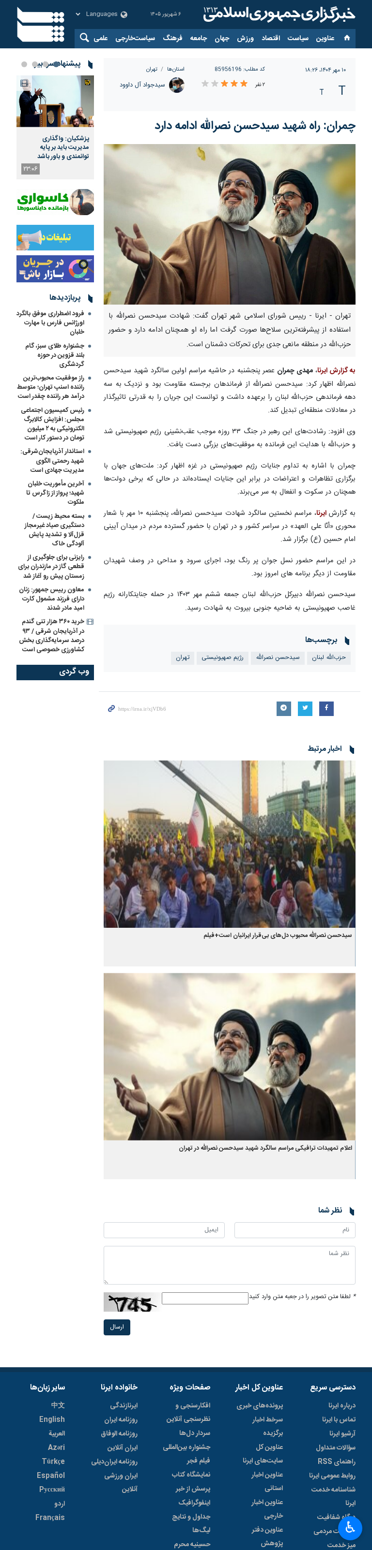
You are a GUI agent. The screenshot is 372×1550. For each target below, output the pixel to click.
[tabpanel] (55, 127)
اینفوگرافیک (194, 1503)
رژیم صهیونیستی (223, 658)
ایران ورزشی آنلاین (121, 1482)
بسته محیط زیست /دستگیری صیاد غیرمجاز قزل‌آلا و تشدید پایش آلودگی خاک (54, 530)
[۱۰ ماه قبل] (230, 844)
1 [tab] (56, 64)
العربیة (56, 1434)
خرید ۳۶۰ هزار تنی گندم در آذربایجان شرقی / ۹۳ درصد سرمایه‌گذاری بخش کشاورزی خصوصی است (51, 635)
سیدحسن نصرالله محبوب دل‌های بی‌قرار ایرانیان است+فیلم (277, 936)
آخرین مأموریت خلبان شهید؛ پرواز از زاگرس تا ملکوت (55, 493)
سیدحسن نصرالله (278, 658)
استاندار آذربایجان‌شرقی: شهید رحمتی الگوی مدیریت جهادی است (52, 460)
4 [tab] (24, 64)
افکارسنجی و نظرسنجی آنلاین (188, 1412)
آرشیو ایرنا (342, 1434)
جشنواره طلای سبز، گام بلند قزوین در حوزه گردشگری (54, 355)
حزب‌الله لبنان (329, 658)
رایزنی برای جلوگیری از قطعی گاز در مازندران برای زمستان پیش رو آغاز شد (51, 566)
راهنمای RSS (337, 1462)
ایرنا (278, 14)
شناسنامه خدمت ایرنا (333, 1496)
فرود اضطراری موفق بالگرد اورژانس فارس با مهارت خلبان (50, 322)
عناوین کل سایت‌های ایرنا (263, 1454)
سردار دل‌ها (194, 1433)
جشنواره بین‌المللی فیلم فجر (186, 1454)
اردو (59, 1504)
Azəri (56, 1448)
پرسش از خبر (193, 1489)
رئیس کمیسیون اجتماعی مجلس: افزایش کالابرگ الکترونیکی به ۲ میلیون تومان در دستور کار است (52, 424)
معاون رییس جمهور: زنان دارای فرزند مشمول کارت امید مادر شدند (51, 599)
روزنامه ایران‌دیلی (114, 1462)
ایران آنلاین (123, 1448)
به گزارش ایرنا (336, 371)
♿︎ (350, 1527)
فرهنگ (173, 38)
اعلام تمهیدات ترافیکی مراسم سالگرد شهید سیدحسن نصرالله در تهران (265, 1148)
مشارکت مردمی (334, 1531)
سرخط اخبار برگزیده (267, 1426)
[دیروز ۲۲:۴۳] (55, 101)
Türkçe (53, 1462)
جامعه (198, 38)
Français (50, 1518)
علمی (100, 38)
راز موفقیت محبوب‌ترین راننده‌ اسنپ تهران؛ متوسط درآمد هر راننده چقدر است (50, 387)
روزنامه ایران (121, 1420)
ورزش (245, 38)
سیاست (298, 38)
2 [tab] (45, 64)
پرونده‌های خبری (259, 1406)
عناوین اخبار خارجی (267, 1509)
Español (51, 1476)
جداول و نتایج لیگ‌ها (191, 1523)
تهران (151, 69)
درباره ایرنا (342, 1406)
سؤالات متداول (336, 1448)
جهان (222, 38)
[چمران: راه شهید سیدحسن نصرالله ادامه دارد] (230, 224)
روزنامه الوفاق (119, 1434)
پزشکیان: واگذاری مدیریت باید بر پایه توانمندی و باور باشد (63, 147)
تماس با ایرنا (339, 1420)
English (52, 1420)
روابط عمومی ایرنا (332, 1476)
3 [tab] (35, 64)
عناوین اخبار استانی (267, 1481)
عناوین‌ (325, 38)
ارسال (117, 1327)
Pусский (52, 1490)
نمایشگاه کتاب (191, 1475)
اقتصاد (271, 38)
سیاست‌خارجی (135, 38)
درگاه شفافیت (336, 1517)
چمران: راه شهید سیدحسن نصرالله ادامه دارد (255, 126)
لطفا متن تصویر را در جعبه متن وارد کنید (302, 1296)
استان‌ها (176, 69)
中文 (58, 1406)
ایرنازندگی (124, 1406)
